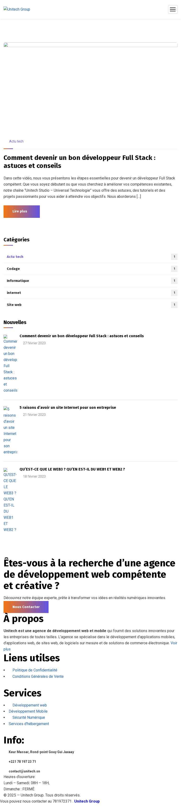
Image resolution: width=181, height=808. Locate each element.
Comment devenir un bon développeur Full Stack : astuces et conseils (79, 162)
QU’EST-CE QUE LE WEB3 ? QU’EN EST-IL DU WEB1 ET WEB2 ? (72, 469)
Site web (91, 305)
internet (91, 293)
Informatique (91, 281)
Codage (91, 269)
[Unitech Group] (17, 9)
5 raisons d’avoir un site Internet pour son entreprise (68, 407)
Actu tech (16, 141)
